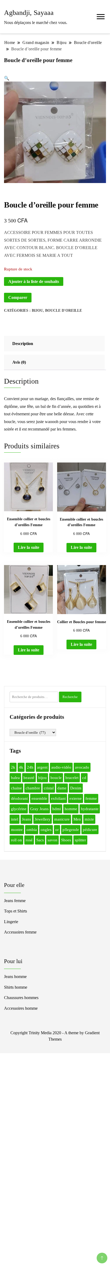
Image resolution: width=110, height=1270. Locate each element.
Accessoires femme (20, 932)
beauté (28, 778)
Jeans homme (15, 976)
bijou (42, 778)
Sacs (40, 840)
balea (15, 778)
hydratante (90, 809)
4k (21, 767)
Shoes (66, 840)
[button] (6, 78)
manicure (62, 819)
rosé (29, 840)
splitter (80, 840)
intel (14, 819)
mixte (89, 819)
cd (84, 778)
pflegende (70, 829)
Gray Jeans (39, 809)
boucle (56, 778)
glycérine (18, 809)
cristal (49, 788)
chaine (16, 788)
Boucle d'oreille (63, 311)
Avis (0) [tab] (19, 362)
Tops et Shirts (15, 911)
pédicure (90, 829)
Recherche (70, 697)
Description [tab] (22, 343)
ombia (31, 829)
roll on (16, 840)
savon (52, 840)
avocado (82, 767)
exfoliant (58, 798)
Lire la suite (28, 547)
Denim (75, 788)
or (57, 829)
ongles (46, 829)
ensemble (39, 798)
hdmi (56, 809)
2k (13, 767)
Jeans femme (15, 900)
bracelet (71, 778)
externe (75, 798)
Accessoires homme (21, 1008)
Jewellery (42, 819)
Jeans (26, 819)
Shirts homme (15, 987)
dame (61, 788)
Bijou (37, 311)
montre (17, 829)
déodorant (19, 798)
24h (30, 767)
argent (42, 767)
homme (71, 809)
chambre (33, 788)
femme (91, 798)
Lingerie (11, 921)
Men (77, 819)
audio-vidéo (61, 767)
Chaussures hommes (21, 997)
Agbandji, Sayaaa (29, 13)
